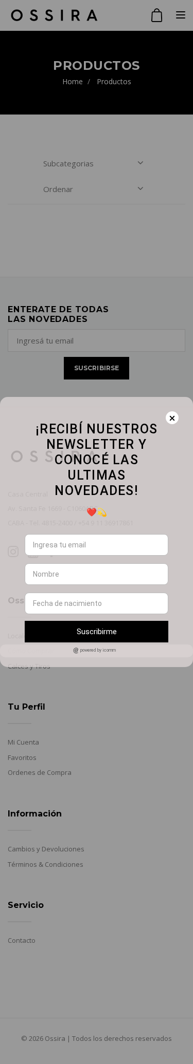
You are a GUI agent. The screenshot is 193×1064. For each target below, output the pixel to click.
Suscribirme (97, 631)
